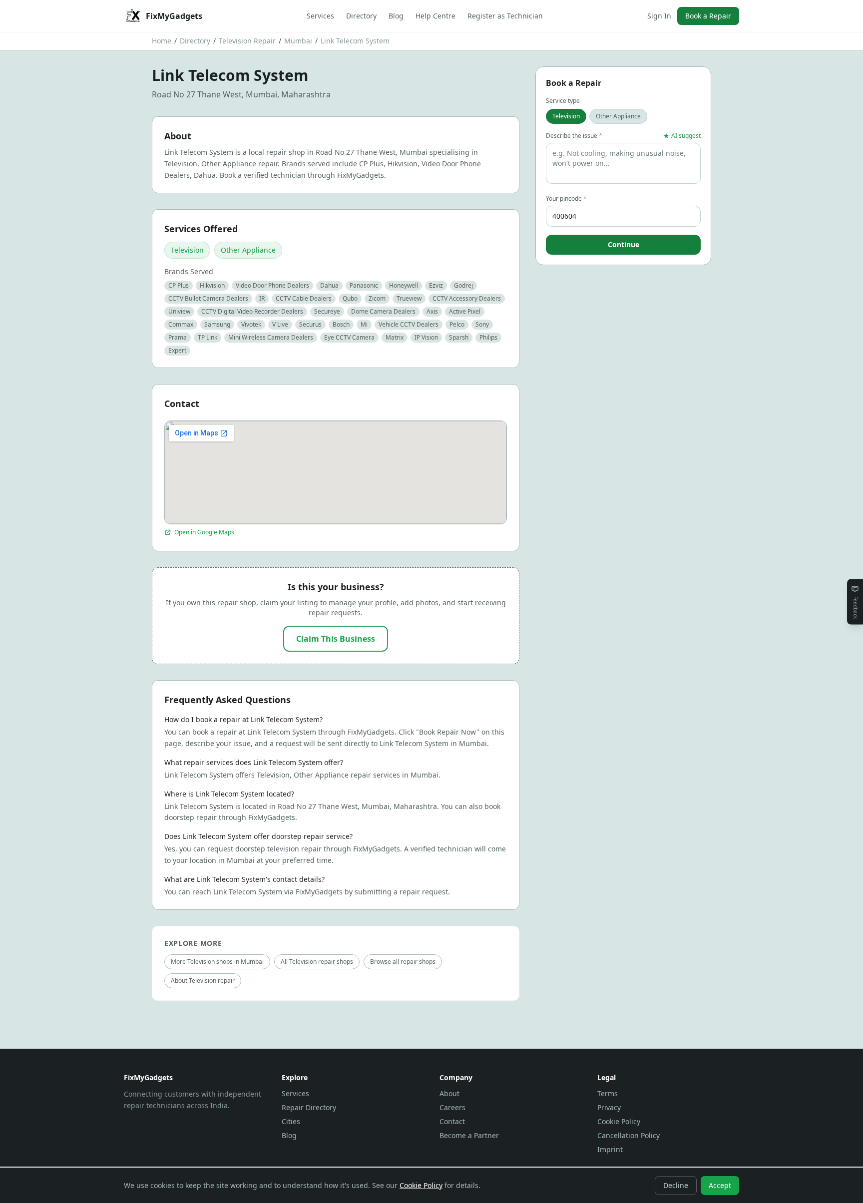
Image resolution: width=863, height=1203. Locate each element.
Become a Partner (469, 1135)
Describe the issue (574, 136)
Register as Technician (505, 15)
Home (161, 40)
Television (187, 250)
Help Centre (435, 15)
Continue (623, 244)
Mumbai (298, 40)
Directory (361, 15)
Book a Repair (708, 15)
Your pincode (566, 199)
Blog (396, 15)
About (449, 1093)
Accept (720, 1185)
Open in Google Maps (204, 532)
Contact (452, 1121)
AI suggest (686, 136)
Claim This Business (335, 638)
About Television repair (203, 980)
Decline (675, 1185)
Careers (452, 1107)
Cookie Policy (618, 1121)
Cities (291, 1121)
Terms (607, 1093)
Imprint (610, 1149)
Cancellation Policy (628, 1135)
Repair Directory (309, 1107)
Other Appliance (248, 250)
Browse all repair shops (402, 961)
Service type (563, 101)
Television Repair (247, 40)
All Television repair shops (317, 961)
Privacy (609, 1107)
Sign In (659, 15)
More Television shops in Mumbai (217, 961)
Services (320, 15)
